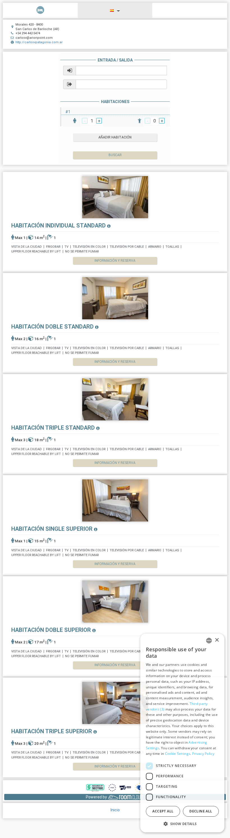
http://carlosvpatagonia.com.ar (39, 42)
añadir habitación (115, 137)
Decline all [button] (200, 811)
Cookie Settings (177, 753)
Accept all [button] (162, 811)
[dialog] (182, 733)
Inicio (115, 810)
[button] (182, 823)
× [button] (217, 640)
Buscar (115, 155)
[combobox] (209, 640)
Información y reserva (115, 261)
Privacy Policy (203, 753)
